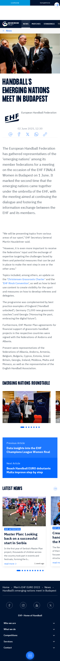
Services (8, 641)
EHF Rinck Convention (15, 283)
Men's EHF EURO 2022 (27, 587)
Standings (49, 24)
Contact (8, 647)
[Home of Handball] (30, 655)
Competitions (10, 635)
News (25, 24)
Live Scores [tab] (15, 3)
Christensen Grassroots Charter (26, 279)
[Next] (56, 4)
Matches (36, 24)
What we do (10, 629)
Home (6, 587)
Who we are (10, 623)
